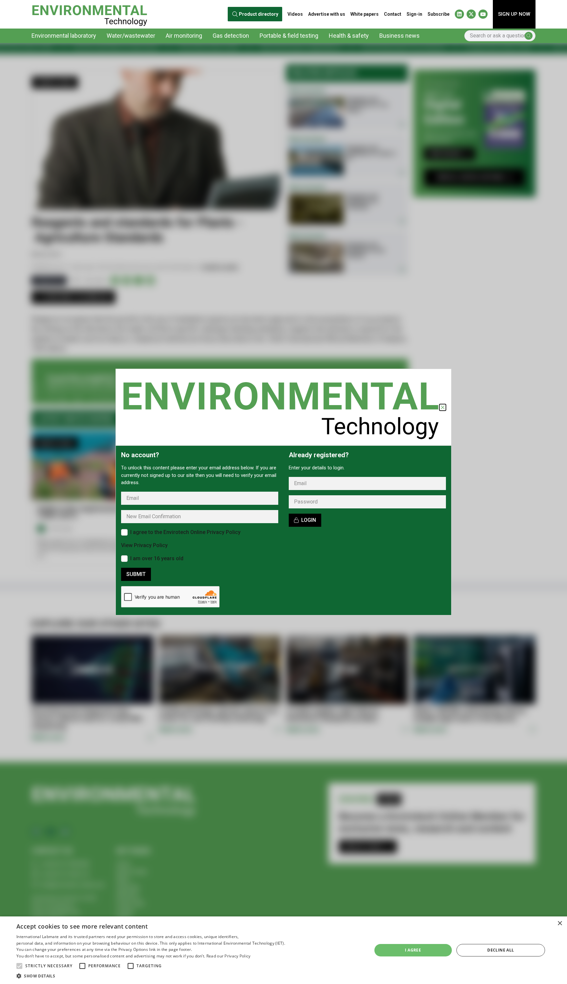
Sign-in (414, 14)
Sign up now (514, 14)
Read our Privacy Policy (228, 956)
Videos (295, 14)
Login (308, 520)
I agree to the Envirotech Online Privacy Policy (185, 532)
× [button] (559, 923)
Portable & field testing (289, 35)
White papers (364, 14)
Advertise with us (326, 14)
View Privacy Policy (144, 545)
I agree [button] (413, 950)
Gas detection (231, 35)
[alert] (283, 950)
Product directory (258, 14)
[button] (19, 966)
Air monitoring (184, 35)
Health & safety (349, 35)
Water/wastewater (131, 35)
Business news (399, 35)
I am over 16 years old (156, 558)
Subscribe (439, 14)
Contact (392, 14)
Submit (136, 574)
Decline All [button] (500, 950)
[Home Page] (89, 14)
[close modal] (442, 407)
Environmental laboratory (64, 35)
